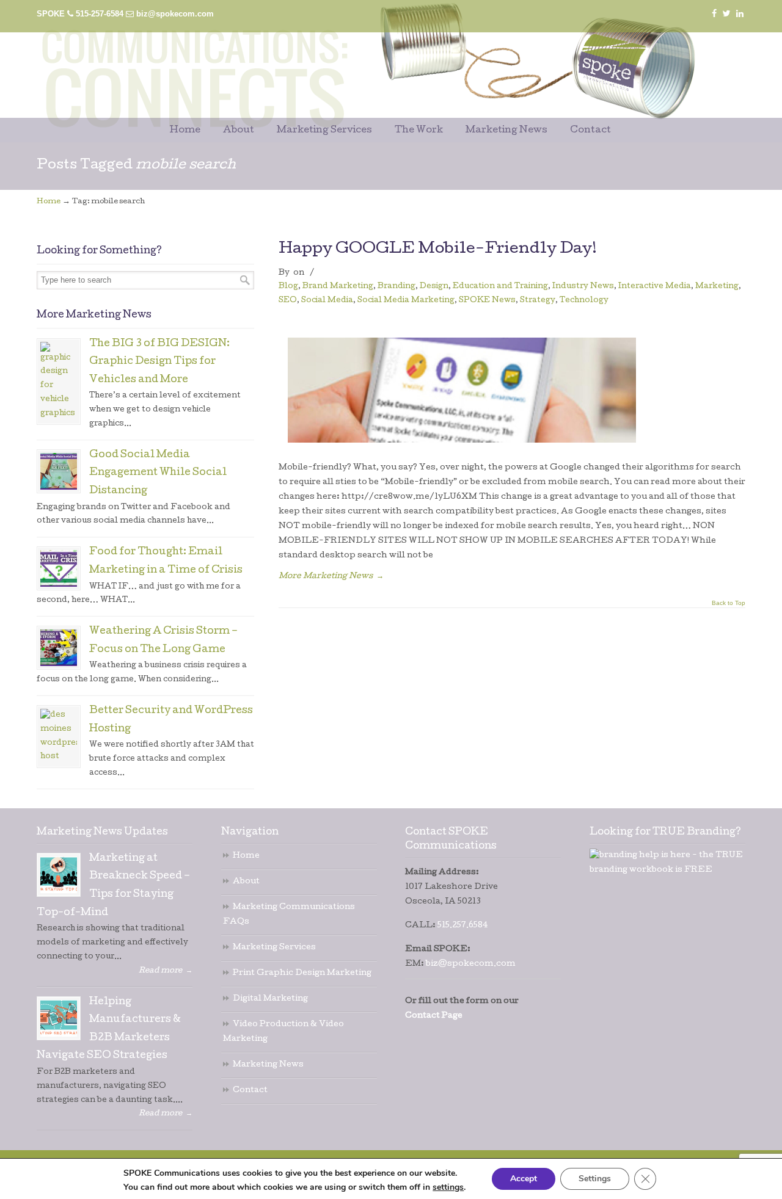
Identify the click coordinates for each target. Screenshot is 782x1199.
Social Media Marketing (406, 301)
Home (48, 202)
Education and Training (500, 287)
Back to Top (728, 603)
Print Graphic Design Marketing (302, 973)
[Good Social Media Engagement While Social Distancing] (58, 471)
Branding (396, 287)
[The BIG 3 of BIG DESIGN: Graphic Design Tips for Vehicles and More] (58, 381)
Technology (584, 301)
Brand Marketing (337, 287)
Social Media (327, 301)
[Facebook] (714, 13)
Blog (288, 287)
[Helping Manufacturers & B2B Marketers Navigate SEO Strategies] (58, 1018)
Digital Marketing (270, 999)
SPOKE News (487, 301)
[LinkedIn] (739, 13)
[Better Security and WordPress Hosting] (58, 736)
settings (448, 1187)
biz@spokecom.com (175, 13)
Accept (523, 1178)
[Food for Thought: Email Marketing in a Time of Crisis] (58, 568)
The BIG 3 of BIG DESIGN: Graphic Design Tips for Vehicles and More (159, 362)
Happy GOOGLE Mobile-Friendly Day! (438, 249)
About (246, 882)
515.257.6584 (462, 926)
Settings (595, 1178)
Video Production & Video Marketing (283, 1032)
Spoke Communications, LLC (342, 62)
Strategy (537, 301)
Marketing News (268, 1065)
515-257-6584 (99, 13)
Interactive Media (654, 287)
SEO (288, 301)
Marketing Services (274, 948)
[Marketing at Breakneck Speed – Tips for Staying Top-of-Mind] (58, 875)
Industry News (583, 287)
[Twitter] (727, 13)
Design (434, 287)
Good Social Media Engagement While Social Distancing (158, 473)
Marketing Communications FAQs (289, 915)
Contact (250, 1091)
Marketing (717, 287)
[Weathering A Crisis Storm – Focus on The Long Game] (58, 647)
